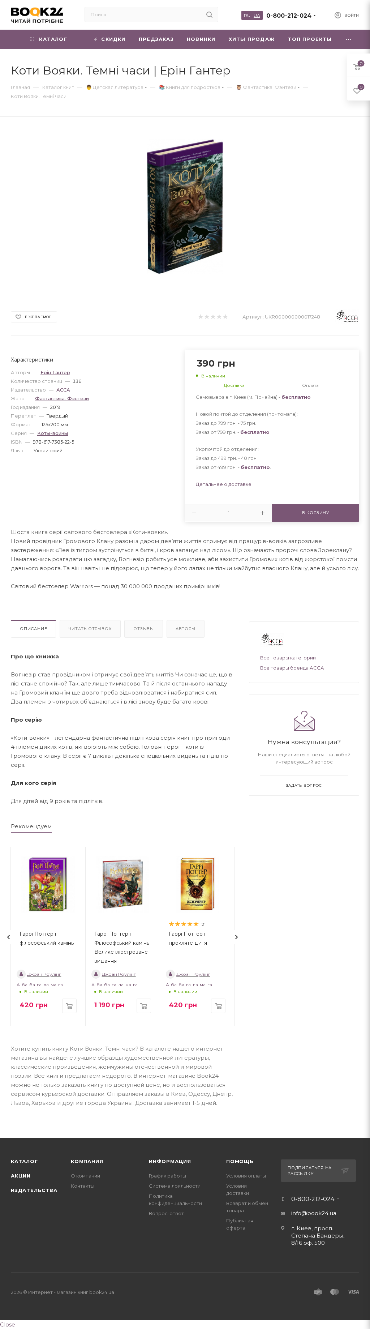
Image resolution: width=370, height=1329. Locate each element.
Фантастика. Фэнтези (62, 398)
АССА (63, 390)
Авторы (185, 628)
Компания (87, 1161)
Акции (21, 1176)
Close (7, 1324)
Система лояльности (175, 1186)
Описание (33, 628)
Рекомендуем (31, 826)
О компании (85, 1176)
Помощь (240, 1161)
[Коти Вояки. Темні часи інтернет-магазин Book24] (185, 206)
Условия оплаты (246, 1176)
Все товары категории (288, 658)
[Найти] (209, 14)
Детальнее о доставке (223, 484)
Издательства (34, 1190)
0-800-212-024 (288, 15)
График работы (167, 1176)
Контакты (82, 1186)
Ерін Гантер (55, 372)
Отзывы (143, 628)
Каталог (24, 1161)
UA (257, 15)
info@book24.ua (313, 1213)
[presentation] (8, 937)
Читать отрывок (90, 628)
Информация (170, 1161)
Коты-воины (52, 433)
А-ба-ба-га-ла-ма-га (40, 984)
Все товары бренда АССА (292, 668)
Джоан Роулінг (44, 974)
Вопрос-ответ (166, 1213)
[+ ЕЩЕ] (349, 39)
